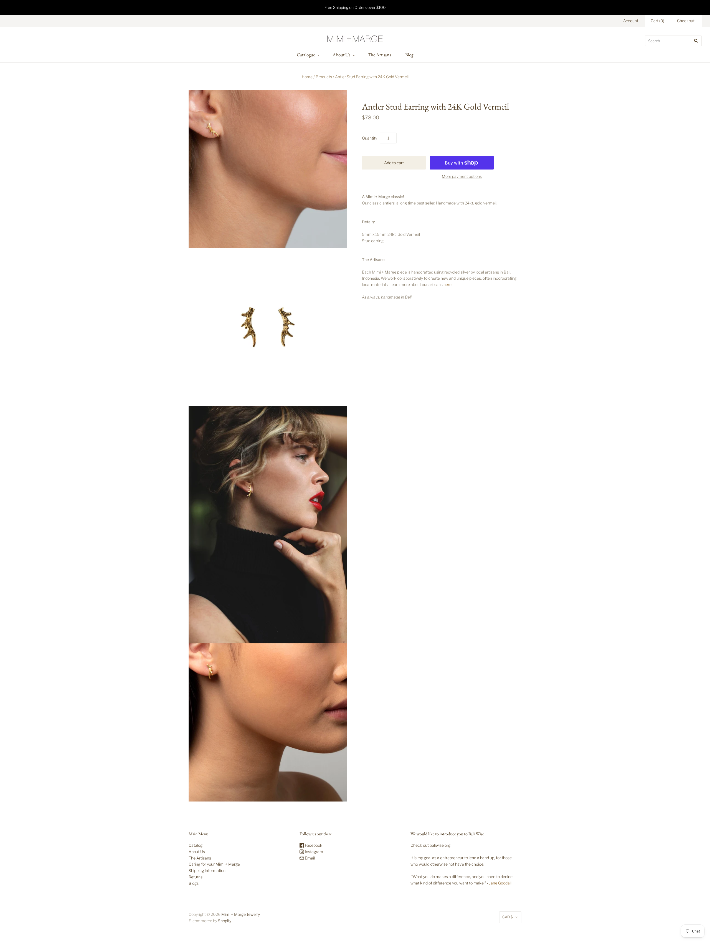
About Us (341, 55)
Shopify (224, 920)
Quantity (369, 138)
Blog (409, 55)
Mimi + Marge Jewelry (240, 914)
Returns (195, 876)
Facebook (313, 845)
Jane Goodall (500, 883)
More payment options (462, 176)
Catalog (195, 845)
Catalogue (306, 55)
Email (309, 858)
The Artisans (379, 55)
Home (307, 76)
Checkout (685, 20)
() (657, 20)
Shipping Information (207, 870)
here (447, 284)
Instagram (313, 851)
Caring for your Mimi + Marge (214, 864)
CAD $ (507, 917)
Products (324, 76)
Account (630, 20)
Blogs (194, 883)
